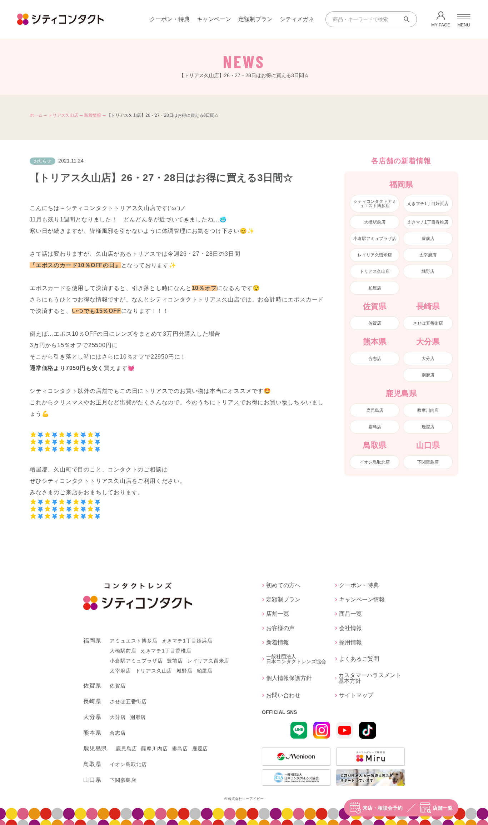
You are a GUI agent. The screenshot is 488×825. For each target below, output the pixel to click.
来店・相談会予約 (383, 808)
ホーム (36, 115)
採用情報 (350, 642)
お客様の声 (280, 628)
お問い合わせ (283, 695)
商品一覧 (350, 614)
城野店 (428, 271)
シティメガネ (297, 19)
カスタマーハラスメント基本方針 (369, 678)
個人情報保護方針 (289, 678)
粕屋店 (374, 287)
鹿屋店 (428, 426)
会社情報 (350, 628)
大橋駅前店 (374, 222)
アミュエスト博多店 (133, 641)
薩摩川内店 (428, 410)
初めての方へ (283, 585)
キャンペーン (214, 19)
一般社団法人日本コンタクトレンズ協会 (296, 659)
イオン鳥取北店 (375, 462)
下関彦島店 (428, 462)
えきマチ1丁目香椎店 (427, 222)
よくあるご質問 (359, 659)
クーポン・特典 (170, 19)
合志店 (374, 358)
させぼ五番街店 (428, 323)
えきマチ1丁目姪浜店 (427, 203)
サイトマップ (356, 695)
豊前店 (428, 238)
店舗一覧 (443, 808)
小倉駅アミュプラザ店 (374, 238)
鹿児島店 (374, 410)
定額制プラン (255, 19)
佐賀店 (374, 323)
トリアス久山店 (63, 115)
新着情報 (92, 115)
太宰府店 (428, 255)
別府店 (428, 375)
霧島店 (374, 426)
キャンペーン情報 (362, 599)
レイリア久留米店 (375, 255)
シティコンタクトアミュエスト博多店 (374, 203)
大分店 (428, 358)
